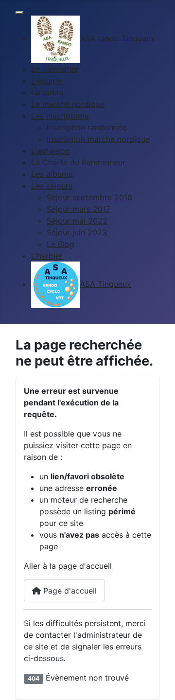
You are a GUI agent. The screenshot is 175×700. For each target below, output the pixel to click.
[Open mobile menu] (19, 12)
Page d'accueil (69, 590)
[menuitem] (93, 38)
